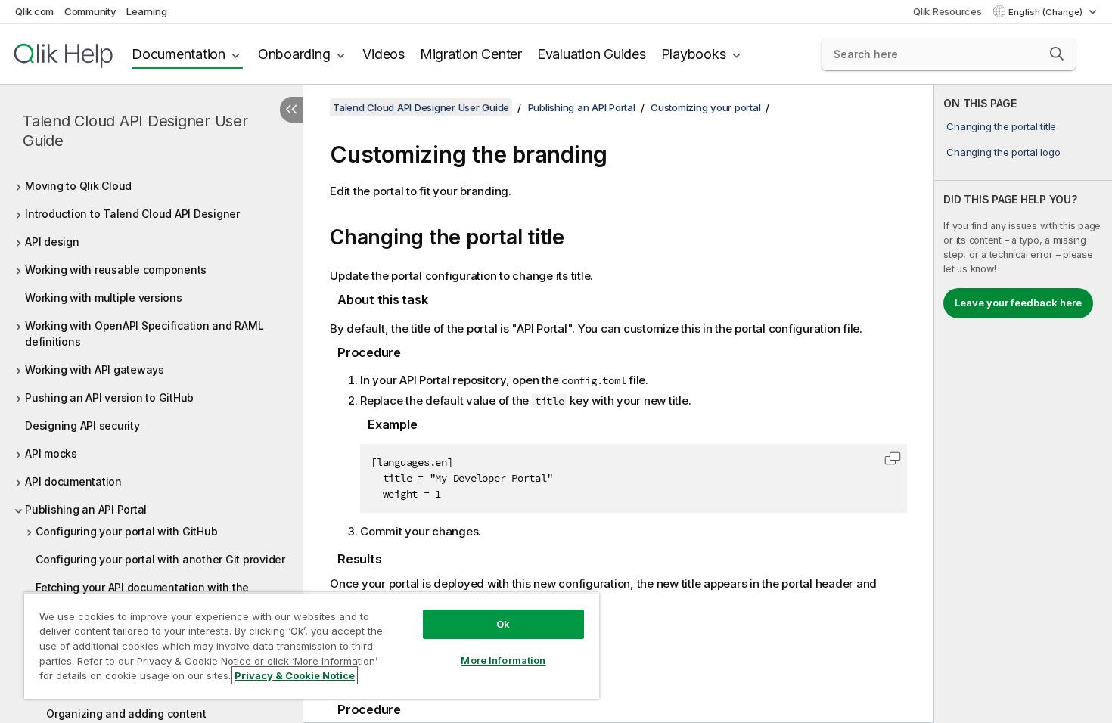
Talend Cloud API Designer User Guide (135, 131)
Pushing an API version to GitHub (109, 397)
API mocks (51, 453)
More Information (503, 660)
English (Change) (1046, 12)
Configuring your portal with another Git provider (160, 559)
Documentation (178, 54)
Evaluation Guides (591, 54)
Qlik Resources (947, 11)
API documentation (73, 481)
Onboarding (294, 54)
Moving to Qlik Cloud (78, 185)
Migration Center (471, 54)
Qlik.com (34, 11)
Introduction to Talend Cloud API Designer (132, 213)
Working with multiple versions (103, 297)
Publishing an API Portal (86, 509)
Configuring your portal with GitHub (126, 531)
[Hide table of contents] (291, 110)
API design (52, 241)
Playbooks (693, 54)
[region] (311, 645)
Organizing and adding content (126, 713)
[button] (1056, 53)
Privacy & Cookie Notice (295, 675)
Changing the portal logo (1003, 152)
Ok (503, 624)
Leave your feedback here (1018, 302)
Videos (383, 54)
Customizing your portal (705, 107)
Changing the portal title (1001, 126)
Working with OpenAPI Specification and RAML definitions (144, 333)
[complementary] (1023, 404)
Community (90, 11)
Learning (146, 11)
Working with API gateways (94, 369)
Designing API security (82, 425)
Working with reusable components (116, 269)
